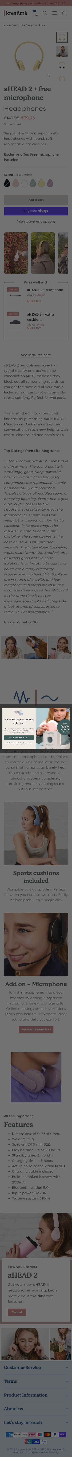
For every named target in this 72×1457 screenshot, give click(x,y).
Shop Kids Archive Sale (18, 738)
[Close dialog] (67, 709)
